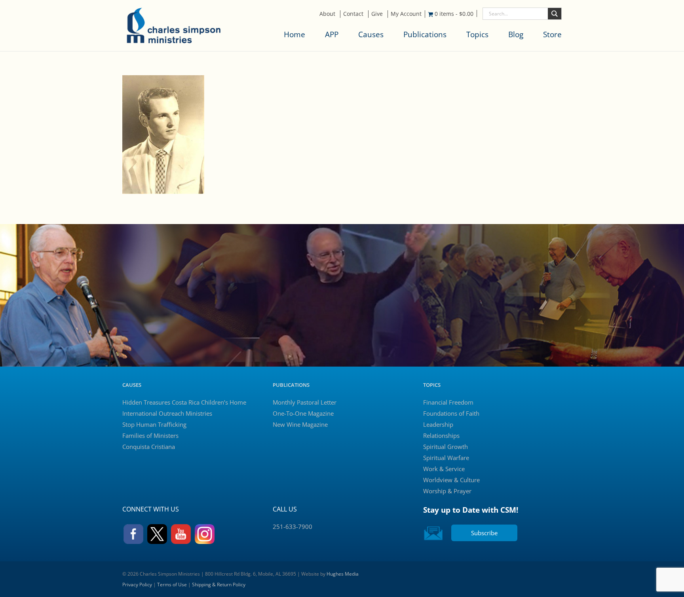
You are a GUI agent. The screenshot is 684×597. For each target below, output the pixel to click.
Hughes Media (343, 573)
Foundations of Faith (451, 413)
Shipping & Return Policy (218, 584)
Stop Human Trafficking (154, 424)
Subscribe (484, 533)
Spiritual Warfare (446, 458)
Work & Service (444, 469)
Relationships (441, 435)
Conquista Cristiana (148, 447)
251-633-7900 (292, 526)
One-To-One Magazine (303, 413)
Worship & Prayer (447, 491)
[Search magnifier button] (554, 13)
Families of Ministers (150, 435)
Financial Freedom (448, 402)
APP (331, 34)
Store (552, 34)
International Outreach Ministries (167, 413)
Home (294, 34)
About (327, 13)
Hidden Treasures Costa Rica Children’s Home (184, 402)
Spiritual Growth (445, 447)
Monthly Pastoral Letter (304, 402)
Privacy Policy (137, 584)
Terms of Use (172, 584)
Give (377, 13)
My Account (406, 13)
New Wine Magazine (300, 424)
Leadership (438, 424)
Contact (353, 13)
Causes (371, 34)
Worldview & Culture (451, 480)
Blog (515, 34)
